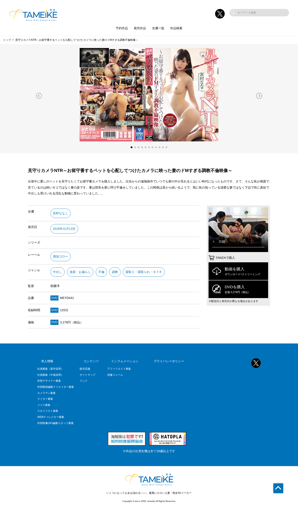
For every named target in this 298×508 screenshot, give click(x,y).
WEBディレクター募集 (50, 417)
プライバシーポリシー (169, 361)
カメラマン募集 (46, 393)
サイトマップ (87, 374)
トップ (7, 39)
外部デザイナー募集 (49, 380)
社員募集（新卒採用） (50, 368)
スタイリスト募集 (47, 410)
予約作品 (122, 28)
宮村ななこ (60, 213)
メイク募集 (43, 405)
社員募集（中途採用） (50, 374)
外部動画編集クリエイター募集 (55, 386)
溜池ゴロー (60, 256)
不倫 (101, 272)
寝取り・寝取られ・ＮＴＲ (143, 272)
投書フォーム (115, 374)
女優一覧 (158, 28)
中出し (57, 272)
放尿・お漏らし (80, 272)
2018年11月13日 (64, 228)
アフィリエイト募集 (119, 368)
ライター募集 (45, 398)
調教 (115, 272)
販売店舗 (85, 368)
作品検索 (176, 28)
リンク (83, 380)
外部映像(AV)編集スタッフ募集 (55, 423)
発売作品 (140, 28)
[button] (39, 96)
